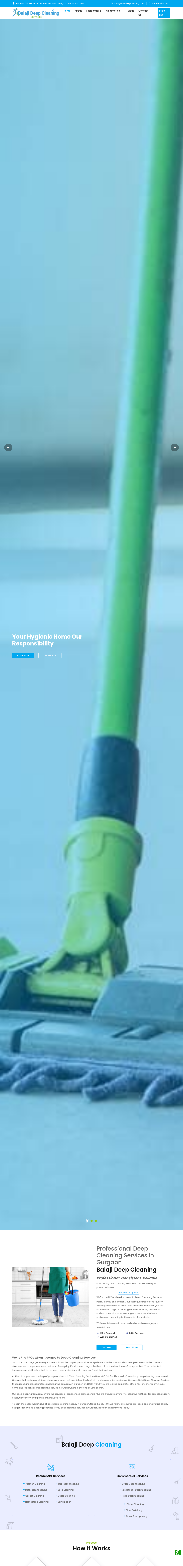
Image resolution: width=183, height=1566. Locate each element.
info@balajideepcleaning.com (129, 3)
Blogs (131, 10)
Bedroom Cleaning (68, 1526)
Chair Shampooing (136, 1558)
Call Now (106, 1389)
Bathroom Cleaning (36, 1532)
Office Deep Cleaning (133, 1526)
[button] (87, 1263)
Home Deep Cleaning (37, 1544)
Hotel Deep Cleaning (133, 1538)
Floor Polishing (134, 1552)
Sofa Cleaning (66, 1532)
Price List (162, 13)
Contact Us (143, 13)
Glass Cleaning (66, 1538)
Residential (93, 10)
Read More (132, 1389)
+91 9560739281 (160, 3)
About (78, 10)
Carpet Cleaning (34, 1538)
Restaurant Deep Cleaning (136, 1532)
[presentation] (8, 462)
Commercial (113, 10)
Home (66, 10)
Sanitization (64, 1544)
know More (23, 655)
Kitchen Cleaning (35, 1526)
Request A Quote (128, 1335)
